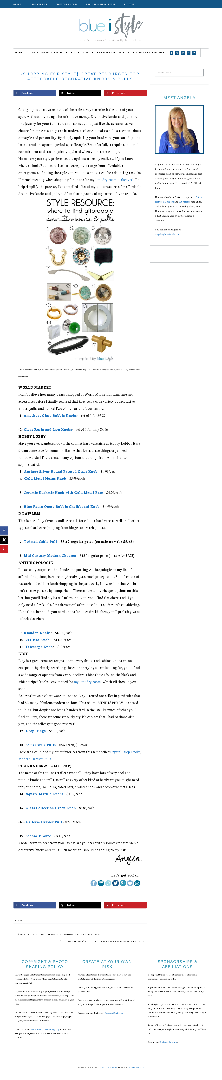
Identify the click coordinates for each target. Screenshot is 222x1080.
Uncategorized (80, 67)
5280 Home (184, 201)
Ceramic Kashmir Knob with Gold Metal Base (63, 492)
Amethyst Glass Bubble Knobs (50, 415)
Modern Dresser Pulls (34, 758)
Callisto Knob (38, 639)
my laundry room (87, 681)
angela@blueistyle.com (167, 234)
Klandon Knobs (37, 632)
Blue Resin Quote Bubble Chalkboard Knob (62, 506)
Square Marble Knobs (45, 793)
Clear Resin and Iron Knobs (48, 429)
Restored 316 (136, 1068)
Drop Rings (36, 730)
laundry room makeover (114, 179)
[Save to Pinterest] (4, 549)
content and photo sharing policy (45, 1029)
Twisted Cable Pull (40, 541)
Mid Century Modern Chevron (50, 555)
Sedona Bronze (38, 835)
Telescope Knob (39, 646)
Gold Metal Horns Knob (45, 478)
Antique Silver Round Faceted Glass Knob (61, 471)
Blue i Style (111, 27)
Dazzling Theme (108, 1068)
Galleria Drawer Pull (44, 821)
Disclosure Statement (168, 1041)
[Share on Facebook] (4, 530)
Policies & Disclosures (114, 1012)
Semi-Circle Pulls (41, 744)
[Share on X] (4, 540)
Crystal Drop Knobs (125, 751)
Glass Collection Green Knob (51, 807)
